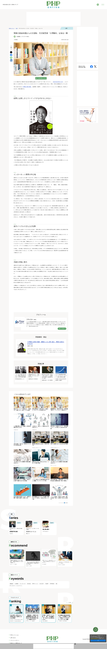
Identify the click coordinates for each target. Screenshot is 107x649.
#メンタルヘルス (22, 583)
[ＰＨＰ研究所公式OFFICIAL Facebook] (91, 66)
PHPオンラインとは (14, 635)
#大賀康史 (16, 39)
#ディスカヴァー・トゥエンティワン (16, 585)
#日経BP (46, 583)
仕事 (66, 28)
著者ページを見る (61, 328)
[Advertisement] (53, 19)
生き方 (19, 522)
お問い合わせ (13, 637)
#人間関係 (16, 583)
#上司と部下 (42, 583)
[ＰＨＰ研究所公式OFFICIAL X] (95, 66)
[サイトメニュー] (102, 4)
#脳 (56, 583)
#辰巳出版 (29, 583)
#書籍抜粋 (11, 583)
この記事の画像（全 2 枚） (41, 78)
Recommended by (61, 502)
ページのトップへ (95, 630)
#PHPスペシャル (35, 583)
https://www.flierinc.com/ (58, 81)
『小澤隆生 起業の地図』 (27, 86)
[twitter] (11, 52)
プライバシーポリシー (94, 638)
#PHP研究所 (52, 583)
